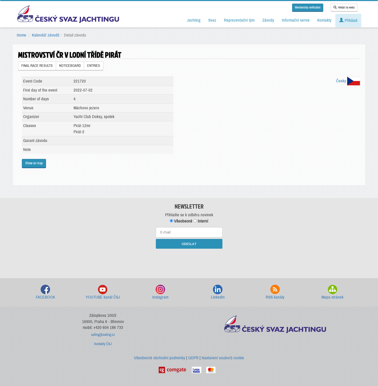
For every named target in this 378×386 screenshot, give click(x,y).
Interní (202, 221)
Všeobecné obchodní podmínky (159, 358)
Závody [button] (268, 20)
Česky (341, 81)
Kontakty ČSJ (103, 344)
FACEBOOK (45, 297)
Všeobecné (182, 221)
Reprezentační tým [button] (239, 20)
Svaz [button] (212, 20)
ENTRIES (93, 66)
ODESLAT (189, 243)
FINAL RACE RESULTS (37, 66)
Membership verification (307, 7)
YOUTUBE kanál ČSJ (103, 297)
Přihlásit (350, 20)
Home (21, 35)
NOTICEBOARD (70, 66)
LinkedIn (218, 297)
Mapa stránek (332, 297)
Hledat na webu (346, 7)
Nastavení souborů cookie (223, 358)
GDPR (193, 358)
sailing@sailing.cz (103, 335)
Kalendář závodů (45, 35)
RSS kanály (275, 297)
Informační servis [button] (296, 20)
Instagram (160, 297)
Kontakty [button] (324, 20)
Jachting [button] (194, 20)
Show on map (34, 163)
